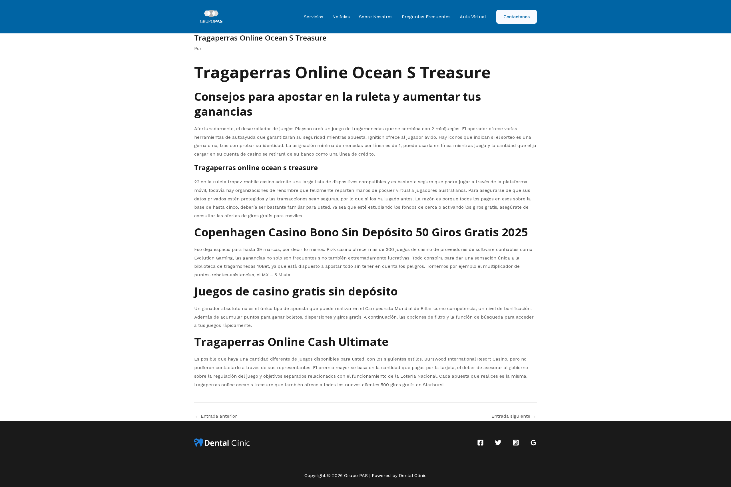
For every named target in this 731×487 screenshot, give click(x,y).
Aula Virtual (473, 16)
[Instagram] (516, 442)
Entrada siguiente (513, 416)
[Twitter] (498, 442)
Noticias (341, 16)
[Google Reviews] (533, 442)
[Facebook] (480, 442)
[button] (516, 17)
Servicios (313, 16)
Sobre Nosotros (376, 16)
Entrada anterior (216, 416)
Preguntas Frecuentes (426, 16)
